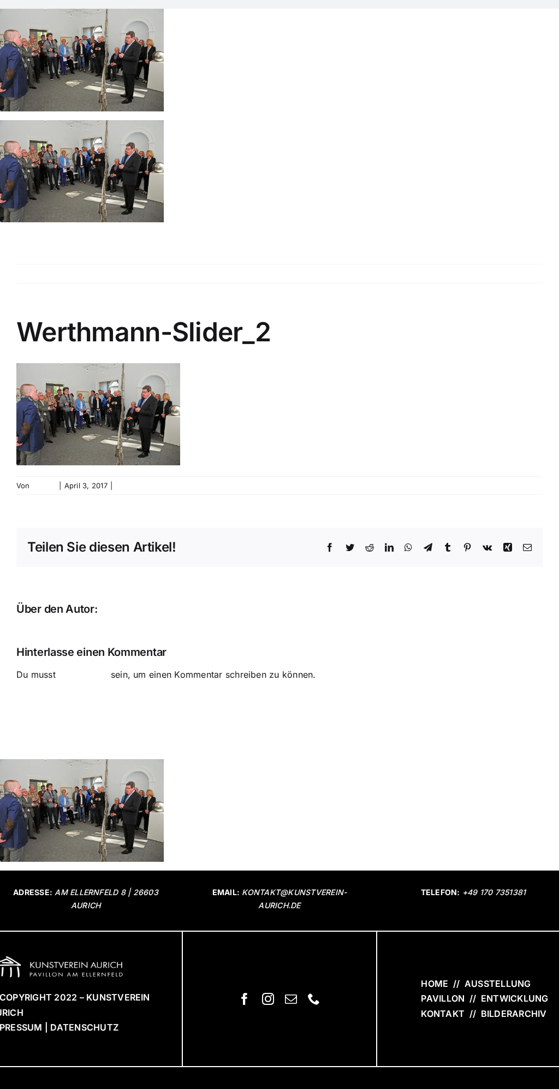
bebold (44, 485)
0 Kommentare (140, 485)
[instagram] (268, 999)
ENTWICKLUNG (515, 998)
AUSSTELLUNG (498, 983)
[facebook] (245, 999)
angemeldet (83, 674)
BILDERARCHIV (512, 1013)
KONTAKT (443, 1013)
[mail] (291, 999)
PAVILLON (443, 998)
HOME (434, 983)
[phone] (314, 999)
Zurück (528, 273)
